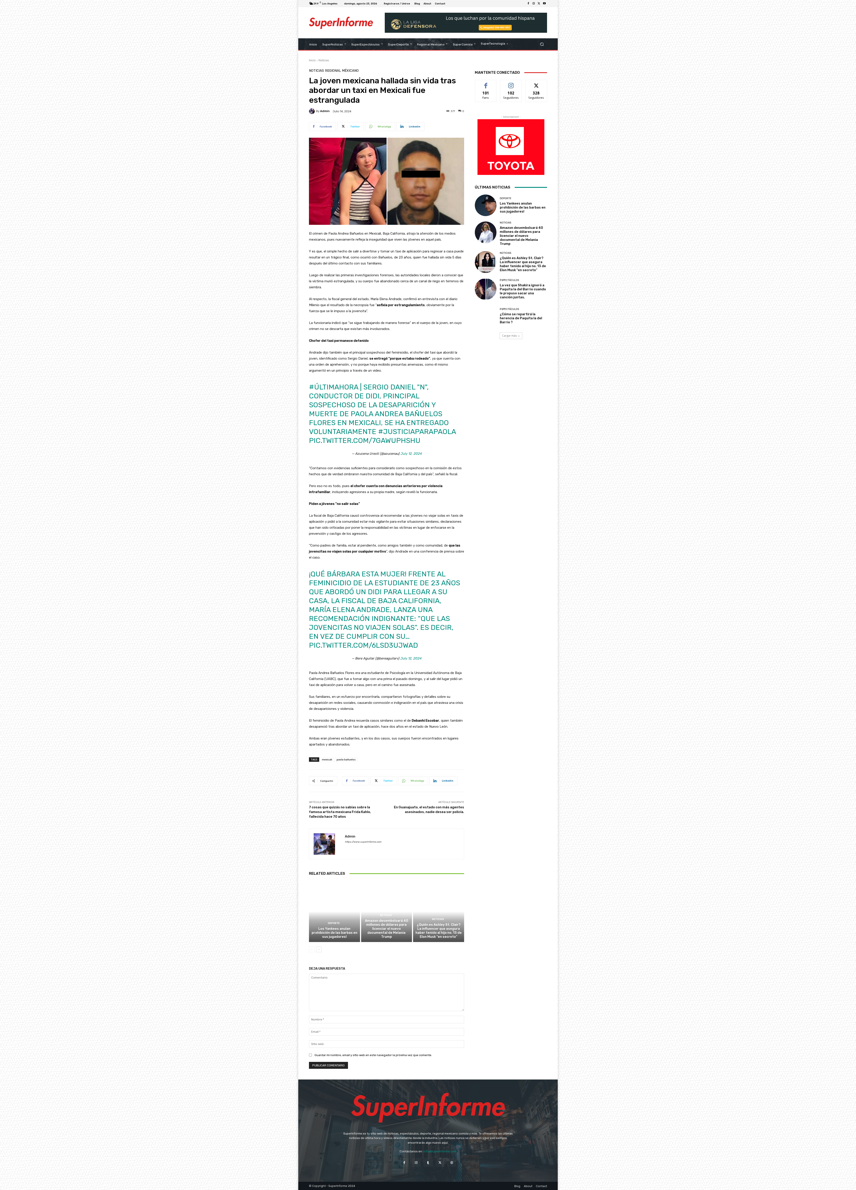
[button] (542, 44)
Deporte (334, 923)
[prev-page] (312, 949)
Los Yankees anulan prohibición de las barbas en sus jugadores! (334, 933)
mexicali (327, 759)
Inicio (312, 60)
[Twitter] (539, 3)
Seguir (511, 83)
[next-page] (319, 949)
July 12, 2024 (411, 454)
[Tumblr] (428, 1162)
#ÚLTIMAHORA (333, 387)
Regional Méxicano (342, 70)
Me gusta (486, 83)
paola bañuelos (346, 759)
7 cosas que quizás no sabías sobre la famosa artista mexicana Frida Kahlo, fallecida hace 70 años (340, 812)
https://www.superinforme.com (363, 842)
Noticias (324, 60)
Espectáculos (509, 280)
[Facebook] (528, 3)
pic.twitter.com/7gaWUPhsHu (364, 440)
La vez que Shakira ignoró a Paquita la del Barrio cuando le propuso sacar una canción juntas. (523, 291)
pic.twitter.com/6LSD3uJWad (363, 645)
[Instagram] (533, 3)
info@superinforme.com (439, 1151)
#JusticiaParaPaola (417, 431)
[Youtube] (544, 3)
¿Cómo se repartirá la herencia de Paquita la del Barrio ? (521, 318)
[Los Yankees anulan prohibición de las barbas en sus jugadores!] (334, 911)
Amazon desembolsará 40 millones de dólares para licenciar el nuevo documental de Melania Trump (386, 929)
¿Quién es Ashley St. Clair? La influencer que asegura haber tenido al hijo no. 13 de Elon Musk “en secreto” (439, 931)
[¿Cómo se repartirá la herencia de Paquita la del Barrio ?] (485, 316)
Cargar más (509, 336)
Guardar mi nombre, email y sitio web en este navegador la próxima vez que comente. (373, 1055)
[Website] (451, 1162)
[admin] (312, 111)
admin (325, 111)
